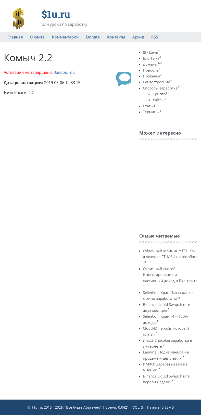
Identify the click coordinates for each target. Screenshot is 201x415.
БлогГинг (152, 58)
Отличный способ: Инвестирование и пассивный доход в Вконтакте (170, 274)
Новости (151, 70)
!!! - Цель (151, 52)
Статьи (150, 105)
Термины (152, 111)
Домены (152, 64)
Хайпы (159, 99)
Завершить (64, 72)
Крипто (161, 93)
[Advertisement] (170, 185)
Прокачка (152, 76)
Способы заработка (161, 88)
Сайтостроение (157, 81)
